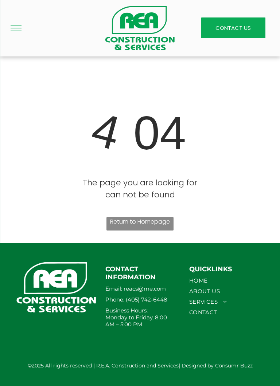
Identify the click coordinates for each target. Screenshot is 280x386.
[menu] (16, 28)
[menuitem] (223, 280)
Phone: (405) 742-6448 (137, 299)
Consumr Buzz (234, 365)
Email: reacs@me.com (135, 288)
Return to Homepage (140, 221)
